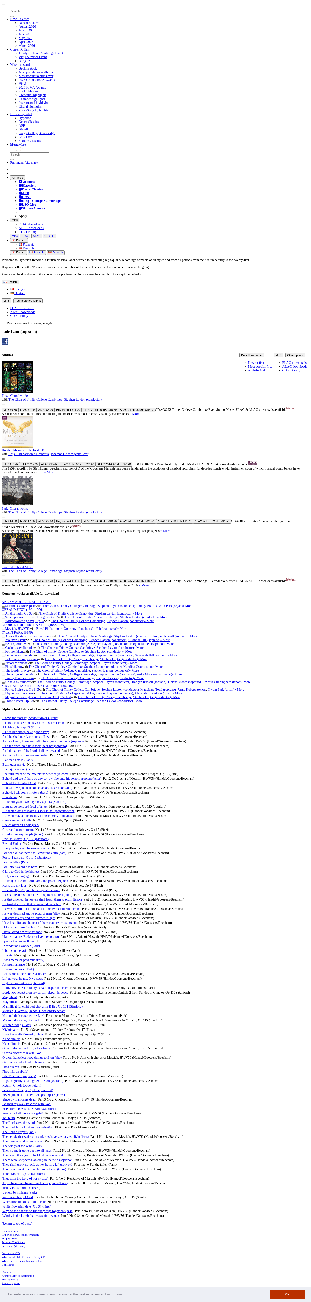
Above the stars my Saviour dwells (28, 636)
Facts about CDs (11, 1253)
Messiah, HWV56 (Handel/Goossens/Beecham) (34, 1011)
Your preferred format (28, 300)
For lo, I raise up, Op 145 (22, 689)
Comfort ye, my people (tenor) (22, 834)
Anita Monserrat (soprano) (154, 674)
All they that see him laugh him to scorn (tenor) (33, 722)
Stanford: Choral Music (17, 567)
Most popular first (260, 366)
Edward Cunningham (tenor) (221, 682)
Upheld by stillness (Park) (19, 1192)
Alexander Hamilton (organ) (153, 693)
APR (22, 125)
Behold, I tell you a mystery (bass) (25, 792)
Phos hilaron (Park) (15, 1071)
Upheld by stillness (17, 682)
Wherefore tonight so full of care (24, 1201)
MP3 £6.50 (10, 409)
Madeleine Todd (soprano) (158, 689)
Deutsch (28, 248)
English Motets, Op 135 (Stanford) (25, 839)
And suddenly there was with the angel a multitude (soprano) (43, 741)
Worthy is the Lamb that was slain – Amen (30, 1215)
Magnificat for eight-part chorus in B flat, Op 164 (38, 697)
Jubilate (7, 955)
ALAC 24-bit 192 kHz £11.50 (212, 521)
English (20, 252)
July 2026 (25, 30)
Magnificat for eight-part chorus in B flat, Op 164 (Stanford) (42, 1006)
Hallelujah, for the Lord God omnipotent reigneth (35, 881)
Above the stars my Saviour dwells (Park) (30, 718)
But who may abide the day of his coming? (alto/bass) (38, 815)
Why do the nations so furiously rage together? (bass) (37, 1211)
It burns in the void (15, 950)
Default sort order (251, 355)
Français (28, 244)
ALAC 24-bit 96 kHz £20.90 (114, 464)
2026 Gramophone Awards (37, 80)
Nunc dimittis (11, 1039)
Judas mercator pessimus (21, 659)
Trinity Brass (145, 606)
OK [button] (287, 1294)
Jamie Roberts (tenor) (192, 689)
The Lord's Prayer (17, 670)
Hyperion (25, 118)
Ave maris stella (15, 640)
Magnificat (9, 997)
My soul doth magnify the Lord (23, 1015)
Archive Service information (18, 1275)
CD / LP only (28, 232)
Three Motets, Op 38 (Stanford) (23, 1174)
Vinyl (22, 83)
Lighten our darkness (19, 693)
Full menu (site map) (24, 162)
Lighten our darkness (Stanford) (23, 983)
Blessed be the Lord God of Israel (24, 806)
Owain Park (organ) (169, 606)
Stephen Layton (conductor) (83, 399)
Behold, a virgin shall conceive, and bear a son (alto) (37, 788)
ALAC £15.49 (49, 464)
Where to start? (20, 64)
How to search (10, 1230)
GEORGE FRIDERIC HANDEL (33, 625)
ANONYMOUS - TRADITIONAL (26, 602)
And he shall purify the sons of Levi (26, 736)
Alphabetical (256, 370)
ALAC (36, 236)
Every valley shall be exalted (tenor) (26, 848)
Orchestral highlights (32, 95)
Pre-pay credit (10, 1238)
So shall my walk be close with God (26, 1104)
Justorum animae (16, 663)
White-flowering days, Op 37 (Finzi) (26, 1206)
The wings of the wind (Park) (22, 1146)
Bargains (24, 61)
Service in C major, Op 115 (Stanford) (27, 1090)
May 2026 (25, 38)
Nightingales (10, 1029)
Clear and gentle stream (18, 829)
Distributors (8, 1271)
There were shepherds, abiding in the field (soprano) (37, 1160)
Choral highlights (30, 106)
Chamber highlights (32, 99)
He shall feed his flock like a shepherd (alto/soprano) (37, 895)
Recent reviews (29, 23)
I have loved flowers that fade (22, 932)
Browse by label (21, 114)
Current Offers (20, 49)
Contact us (8, 1264)
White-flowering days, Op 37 (24, 621)
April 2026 (26, 42)
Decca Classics (29, 121)
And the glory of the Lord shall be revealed (31, 750)
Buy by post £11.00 (68, 409)
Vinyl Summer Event (33, 57)
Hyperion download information (20, 1234)
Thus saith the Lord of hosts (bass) (25, 1178)
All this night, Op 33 (19, 613)
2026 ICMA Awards (32, 87)
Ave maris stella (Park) (17, 760)
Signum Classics (30, 140)
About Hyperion (11, 1283)
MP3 (15, 220)
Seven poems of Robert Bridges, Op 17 (31, 617)
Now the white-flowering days (22, 1034)
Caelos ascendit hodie (19, 647)
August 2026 (27, 26)
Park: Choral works (15, 508)
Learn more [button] (113, 1294)
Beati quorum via (16, 644)
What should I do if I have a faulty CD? (24, 1257)
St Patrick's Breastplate (20, 606)
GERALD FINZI (22, 609)
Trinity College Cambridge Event (41, 53)
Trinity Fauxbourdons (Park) (21, 1188)
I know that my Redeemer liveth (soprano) (30, 936)
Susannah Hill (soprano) (144, 640)
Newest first (256, 362)
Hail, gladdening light (16, 876)
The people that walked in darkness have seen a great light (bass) (45, 1136)
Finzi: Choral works (15, 395)
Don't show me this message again (29, 323)
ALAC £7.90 (45, 409)
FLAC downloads (31, 224)
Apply (23, 216)
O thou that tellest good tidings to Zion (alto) (32, 1057)
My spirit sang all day (16, 1025)
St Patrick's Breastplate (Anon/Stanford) (29, 1108)
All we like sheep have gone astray (25, 732)
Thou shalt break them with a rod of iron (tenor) (34, 1169)
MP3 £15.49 (10, 464)
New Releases (19, 19)
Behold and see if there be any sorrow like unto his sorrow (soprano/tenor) (51, 778)
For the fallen (14, 651)
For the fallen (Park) (15, 862)
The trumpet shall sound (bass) (22, 1141)
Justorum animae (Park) (18, 969)
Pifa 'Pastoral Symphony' (19, 1076)
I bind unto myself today (18, 927)
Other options (295, 355)
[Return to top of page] (17, 1223)
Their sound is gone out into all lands (27, 1150)
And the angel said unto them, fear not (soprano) (34, 746)
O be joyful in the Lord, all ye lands (26, 1048)
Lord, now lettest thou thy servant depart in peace (35, 988)
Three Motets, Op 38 (19, 701)
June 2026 (25, 34)
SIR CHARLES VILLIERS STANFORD (39, 685)
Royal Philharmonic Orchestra (28, 454)
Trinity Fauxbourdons (19, 678)
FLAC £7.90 (27, 409)
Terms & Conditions (13, 1242)
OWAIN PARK (18, 632)
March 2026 (27, 45)
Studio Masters (29, 91)
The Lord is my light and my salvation (27, 1127)
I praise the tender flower (19, 941)
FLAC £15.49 (30, 464)
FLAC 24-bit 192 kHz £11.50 (137, 521)
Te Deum (8, 1118)
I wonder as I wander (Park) (21, 946)
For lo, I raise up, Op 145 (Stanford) (26, 857)
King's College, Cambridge (37, 133)
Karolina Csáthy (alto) (138, 666)
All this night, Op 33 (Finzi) (21, 727)
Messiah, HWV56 (17, 628)
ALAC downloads (31, 228)
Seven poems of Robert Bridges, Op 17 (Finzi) (33, 1095)
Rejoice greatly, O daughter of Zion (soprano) (32, 1081)
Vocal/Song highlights (33, 110)
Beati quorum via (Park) (18, 769)
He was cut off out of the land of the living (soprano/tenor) (41, 908)
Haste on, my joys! (15, 885)
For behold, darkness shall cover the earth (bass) (34, 853)
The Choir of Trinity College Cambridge (35, 399)
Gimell (23, 129)
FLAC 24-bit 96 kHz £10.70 (100, 409)
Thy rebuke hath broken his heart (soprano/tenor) (35, 1183)
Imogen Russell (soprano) (170, 636)
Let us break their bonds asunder (24, 974)
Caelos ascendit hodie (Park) (21, 825)
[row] (155, 388)
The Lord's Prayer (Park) (19, 1132)
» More (134, 414)
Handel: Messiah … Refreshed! (23, 450)
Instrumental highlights (34, 102)
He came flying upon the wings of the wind (31, 890)
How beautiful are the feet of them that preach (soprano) (39, 922)
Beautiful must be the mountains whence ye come (35, 774)
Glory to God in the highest (20, 871)
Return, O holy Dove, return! (21, 1085)
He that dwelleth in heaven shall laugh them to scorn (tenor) (42, 899)
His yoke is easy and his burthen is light (28, 918)
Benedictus (9, 797)
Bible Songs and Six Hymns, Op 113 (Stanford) (34, 802)
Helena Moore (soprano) (184, 682)
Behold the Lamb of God (19, 783)
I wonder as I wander (19, 655)
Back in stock (28, 68)
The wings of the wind (20, 674)
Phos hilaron (13, 666)
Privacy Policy (10, 1279)
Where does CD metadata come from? (23, 1260)
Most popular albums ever (36, 76)
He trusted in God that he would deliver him (31, 904)
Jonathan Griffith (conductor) (70, 454)
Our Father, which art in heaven (23, 1062)
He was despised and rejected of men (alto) (31, 913)
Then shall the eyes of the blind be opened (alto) (34, 1155)
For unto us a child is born (19, 867)
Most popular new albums (36, 72)
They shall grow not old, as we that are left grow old (37, 1164)
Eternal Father (11, 843)
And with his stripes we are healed (25, 755)
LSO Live (25, 137)
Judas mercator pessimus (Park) (23, 960)
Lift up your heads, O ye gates (22, 978)
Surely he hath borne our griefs (23, 1113)
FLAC (25, 236)
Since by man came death (19, 1099)
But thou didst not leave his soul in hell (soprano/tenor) (38, 811)
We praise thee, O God (17, 1197)
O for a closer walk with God (21, 1053)
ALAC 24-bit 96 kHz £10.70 (136, 409)
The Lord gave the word (18, 1122)
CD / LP (49, 236)
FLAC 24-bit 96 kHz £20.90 (77, 464)
